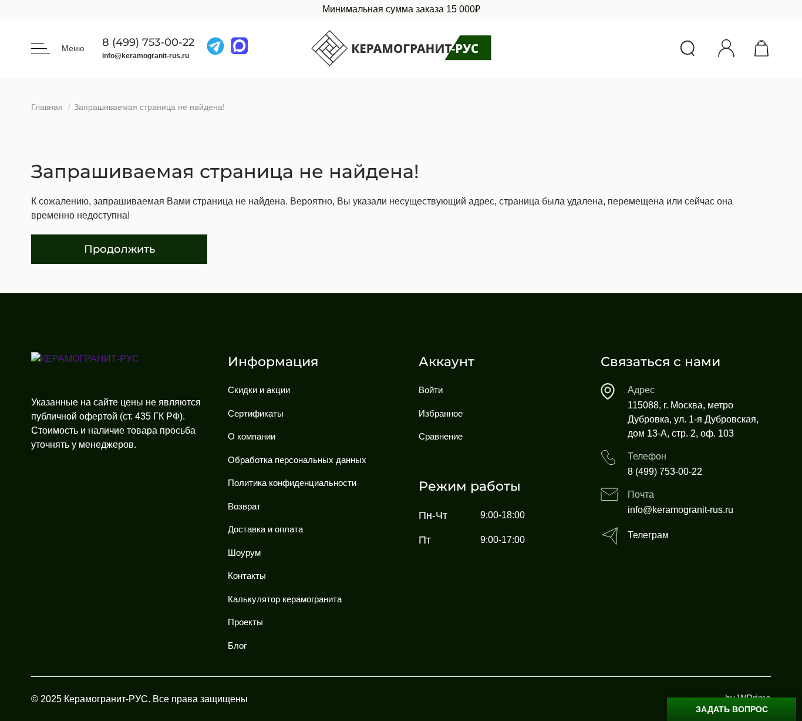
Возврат (244, 506)
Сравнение (441, 436)
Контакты (247, 576)
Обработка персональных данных (297, 460)
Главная (47, 107)
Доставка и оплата (265, 529)
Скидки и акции (259, 390)
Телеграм (648, 535)
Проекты (245, 622)
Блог (237, 645)
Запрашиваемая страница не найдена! (149, 107)
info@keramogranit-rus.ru (145, 56)
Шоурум (244, 553)
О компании (251, 436)
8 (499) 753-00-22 (148, 42)
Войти (431, 390)
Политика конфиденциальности (292, 483)
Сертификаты (256, 413)
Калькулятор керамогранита (285, 599)
